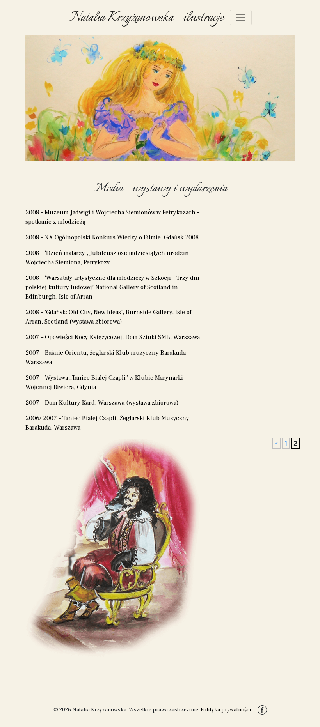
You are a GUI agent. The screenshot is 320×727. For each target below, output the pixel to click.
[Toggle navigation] (241, 17)
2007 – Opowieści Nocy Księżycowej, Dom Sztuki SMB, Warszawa (112, 337)
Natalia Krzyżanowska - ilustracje (146, 17)
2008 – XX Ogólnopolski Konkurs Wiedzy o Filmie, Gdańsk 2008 (112, 237)
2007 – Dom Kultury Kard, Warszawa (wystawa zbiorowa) (102, 403)
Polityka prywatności (226, 709)
